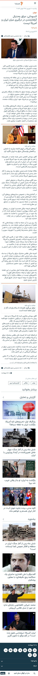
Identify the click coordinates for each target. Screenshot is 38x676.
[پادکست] (9, 673)
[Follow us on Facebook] (25, 650)
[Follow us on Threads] (30, 655)
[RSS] (30, 650)
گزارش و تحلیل (27, 397)
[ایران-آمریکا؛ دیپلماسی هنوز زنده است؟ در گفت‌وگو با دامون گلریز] (19, 621)
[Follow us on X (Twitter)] (15, 650)
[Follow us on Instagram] (35, 655)
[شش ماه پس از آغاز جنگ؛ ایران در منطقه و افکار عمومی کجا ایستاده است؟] (19, 532)
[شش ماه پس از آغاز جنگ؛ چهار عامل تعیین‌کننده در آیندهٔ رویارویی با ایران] (19, 438)
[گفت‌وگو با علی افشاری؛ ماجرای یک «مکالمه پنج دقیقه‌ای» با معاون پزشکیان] (19, 562)
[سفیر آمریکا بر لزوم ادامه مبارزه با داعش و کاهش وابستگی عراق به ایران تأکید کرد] (19, 135)
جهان (35, 12)
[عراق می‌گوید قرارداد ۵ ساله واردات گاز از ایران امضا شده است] (19, 294)
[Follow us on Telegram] (20, 650)
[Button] (27, 36)
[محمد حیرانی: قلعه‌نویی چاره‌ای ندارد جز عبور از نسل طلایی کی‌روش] (19, 593)
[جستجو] (34, 673)
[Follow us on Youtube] (10, 650)
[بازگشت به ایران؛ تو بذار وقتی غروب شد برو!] (19, 468)
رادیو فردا (34, 28)
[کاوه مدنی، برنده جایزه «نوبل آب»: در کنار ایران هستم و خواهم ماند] (19, 496)
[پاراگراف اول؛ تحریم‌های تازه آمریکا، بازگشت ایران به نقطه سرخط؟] (19, 410)
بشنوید (31, 519)
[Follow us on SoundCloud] (6, 650)
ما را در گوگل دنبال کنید (22, 673)
